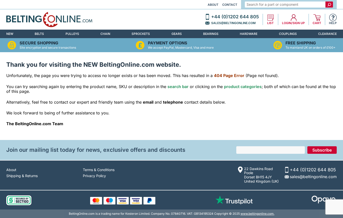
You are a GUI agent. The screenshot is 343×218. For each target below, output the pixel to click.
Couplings (288, 34)
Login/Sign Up (293, 23)
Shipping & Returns (22, 176)
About (213, 5)
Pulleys (72, 34)
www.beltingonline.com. (257, 213)
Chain (105, 34)
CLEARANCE (327, 34)
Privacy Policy (94, 176)
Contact (229, 5)
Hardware (248, 34)
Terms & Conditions (99, 170)
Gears (177, 34)
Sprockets (141, 34)
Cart (317, 23)
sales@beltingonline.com (233, 23)
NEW (9, 34)
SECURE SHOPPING (39, 43)
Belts (39, 34)
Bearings (210, 34)
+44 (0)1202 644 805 (235, 17)
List (270, 23)
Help (333, 23)
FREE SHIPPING (300, 43)
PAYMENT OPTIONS (167, 43)
